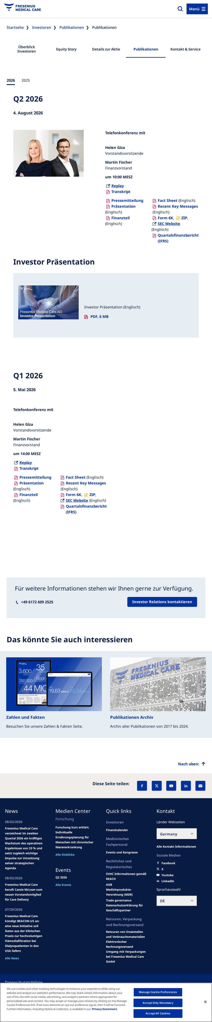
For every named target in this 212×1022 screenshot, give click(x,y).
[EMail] (200, 786)
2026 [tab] (11, 80)
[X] (157, 786)
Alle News (12, 958)
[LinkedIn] (186, 786)
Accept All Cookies (158, 1013)
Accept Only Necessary (158, 1003)
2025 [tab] (26, 80)
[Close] (205, 1001)
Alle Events (63, 885)
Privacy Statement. (105, 1009)
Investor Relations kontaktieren (162, 601)
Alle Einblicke (65, 855)
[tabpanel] (106, 327)
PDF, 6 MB (99, 316)
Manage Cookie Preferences (158, 992)
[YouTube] (171, 786)
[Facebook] (142, 786)
